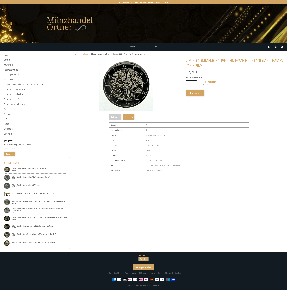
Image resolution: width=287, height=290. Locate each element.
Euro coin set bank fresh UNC (15, 89)
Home (132, 46)
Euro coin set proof (11, 99)
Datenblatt (115, 117)
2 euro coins (9, 79)
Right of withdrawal (165, 273)
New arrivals (9, 64)
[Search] (275, 47)
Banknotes (8, 133)
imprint (108, 273)
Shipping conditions (147, 273)
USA (5, 118)
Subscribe (9, 154)
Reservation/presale (11, 69)
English (142, 259)
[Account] (268, 47)
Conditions (118, 273)
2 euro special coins (11, 74)
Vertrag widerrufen (143, 267)
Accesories (8, 114)
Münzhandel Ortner (142, 285)
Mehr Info (129, 117)
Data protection (130, 273)
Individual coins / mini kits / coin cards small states (23, 84)
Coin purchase (151, 46)
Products (84, 54)
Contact (140, 46)
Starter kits (8, 109)
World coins (8, 128)
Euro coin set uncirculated (14, 94)
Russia (6, 123)
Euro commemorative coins (14, 104)
